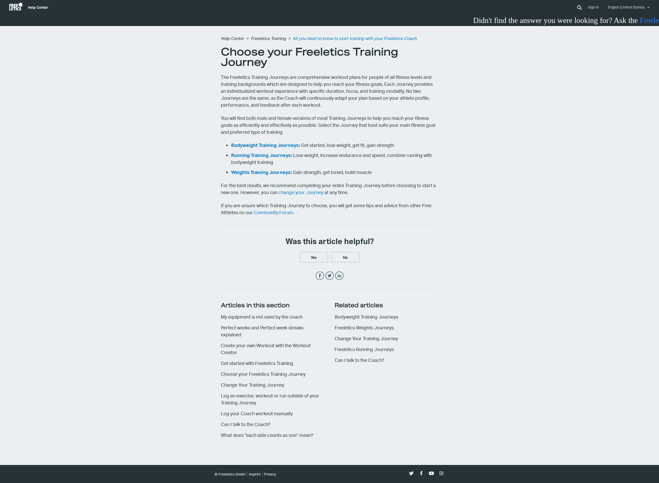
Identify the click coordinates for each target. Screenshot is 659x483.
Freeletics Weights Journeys (364, 327)
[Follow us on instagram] (441, 473)
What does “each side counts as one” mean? (267, 435)
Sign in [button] (593, 7)
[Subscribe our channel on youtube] (431, 473)
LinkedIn (339, 275)
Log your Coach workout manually (257, 413)
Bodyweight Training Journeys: (265, 145)
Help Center (38, 7)
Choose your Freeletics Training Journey (263, 374)
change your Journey (301, 192)
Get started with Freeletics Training (257, 363)
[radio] (314, 257)
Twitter (329, 275)
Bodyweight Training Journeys (366, 317)
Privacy (270, 474)
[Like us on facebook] (421, 473)
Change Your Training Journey (252, 385)
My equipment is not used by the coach (261, 317)
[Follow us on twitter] (411, 473)
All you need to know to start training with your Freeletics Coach (355, 38)
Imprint (255, 474)
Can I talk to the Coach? (245, 424)
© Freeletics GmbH (230, 474)
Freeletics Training (268, 38)
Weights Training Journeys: (261, 172)
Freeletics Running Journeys (364, 349)
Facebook (319, 275)
